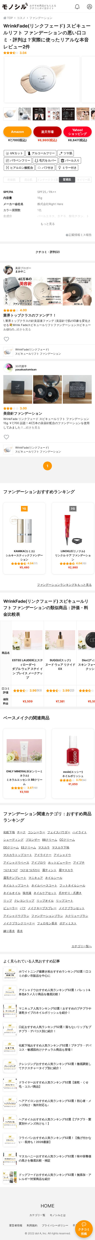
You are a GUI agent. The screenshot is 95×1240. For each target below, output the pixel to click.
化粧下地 (9, 832)
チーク (21, 832)
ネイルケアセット (45, 893)
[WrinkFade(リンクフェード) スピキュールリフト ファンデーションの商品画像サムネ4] (53, 114)
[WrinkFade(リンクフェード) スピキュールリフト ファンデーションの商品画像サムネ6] (82, 114)
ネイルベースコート (44, 885)
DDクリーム (11, 847)
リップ (7, 900)
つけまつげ (10, 870)
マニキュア (35, 877)
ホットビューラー (59, 862)
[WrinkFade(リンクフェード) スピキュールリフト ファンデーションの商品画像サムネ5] (68, 114)
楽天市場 (47, 132)
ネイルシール (53, 877)
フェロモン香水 (47, 923)
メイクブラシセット (72, 908)
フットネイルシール (72, 885)
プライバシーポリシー (55, 1225)
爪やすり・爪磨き (70, 893)
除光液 (27, 893)
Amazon (17, 132)
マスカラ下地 (60, 847)
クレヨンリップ (24, 900)
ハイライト (79, 832)
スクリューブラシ (76, 916)
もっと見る (47, 223)
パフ (23, 908)
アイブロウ (38, 862)
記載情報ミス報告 (80, 235)
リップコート (64, 900)
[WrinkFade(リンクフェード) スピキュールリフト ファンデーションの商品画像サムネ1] (10, 114)
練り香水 (9, 931)
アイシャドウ (62, 855)
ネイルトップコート (16, 885)
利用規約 (32, 1225)
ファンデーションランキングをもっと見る (64, 584)
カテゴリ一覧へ (82, 946)
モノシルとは (58, 1215)
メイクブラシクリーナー (19, 923)
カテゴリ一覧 (37, 1215)
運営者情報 (15, 1225)
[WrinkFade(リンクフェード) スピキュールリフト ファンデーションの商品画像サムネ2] (24, 114)
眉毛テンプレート (14, 877)
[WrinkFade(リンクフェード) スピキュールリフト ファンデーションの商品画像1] (42, 80)
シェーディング (13, 839)
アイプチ (79, 862)
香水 (20, 931)
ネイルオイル (12, 893)
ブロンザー (33, 839)
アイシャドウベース (16, 862)
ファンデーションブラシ (47, 916)
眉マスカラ (66, 870)
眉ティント (49, 870)
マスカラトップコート (17, 855)
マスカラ (44, 847)
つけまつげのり (30, 870)
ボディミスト (68, 923)
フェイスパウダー (58, 832)
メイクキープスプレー (42, 908)
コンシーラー (36, 832)
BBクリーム (49, 839)
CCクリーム (67, 839)
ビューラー (10, 908)
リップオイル (45, 900)
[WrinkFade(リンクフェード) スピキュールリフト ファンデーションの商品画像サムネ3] (39, 114)
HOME (47, 1206)
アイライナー (42, 855)
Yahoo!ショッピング (77, 132)
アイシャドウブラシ (16, 916)
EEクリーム (28, 847)
